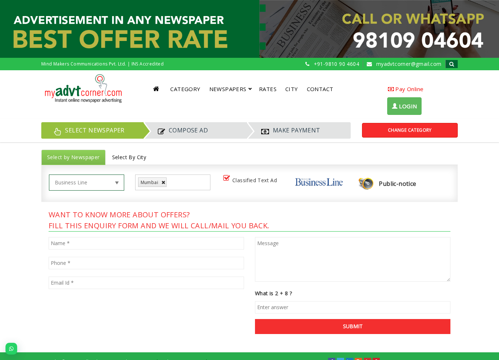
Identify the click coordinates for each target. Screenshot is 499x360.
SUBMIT (353, 326)
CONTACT (320, 89)
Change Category (410, 130)
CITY (291, 89)
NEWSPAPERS (228, 89)
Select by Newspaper (73, 157)
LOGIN (407, 106)
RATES (268, 89)
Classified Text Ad (254, 180)
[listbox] (171, 182)
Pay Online (408, 89)
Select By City (129, 157)
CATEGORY (185, 89)
